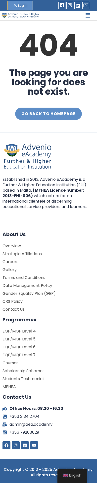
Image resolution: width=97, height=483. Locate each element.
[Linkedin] (25, 445)
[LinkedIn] (77, 5)
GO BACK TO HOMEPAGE (48, 114)
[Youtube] (85, 5)
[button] (88, 15)
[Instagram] (69, 5)
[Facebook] (61, 5)
